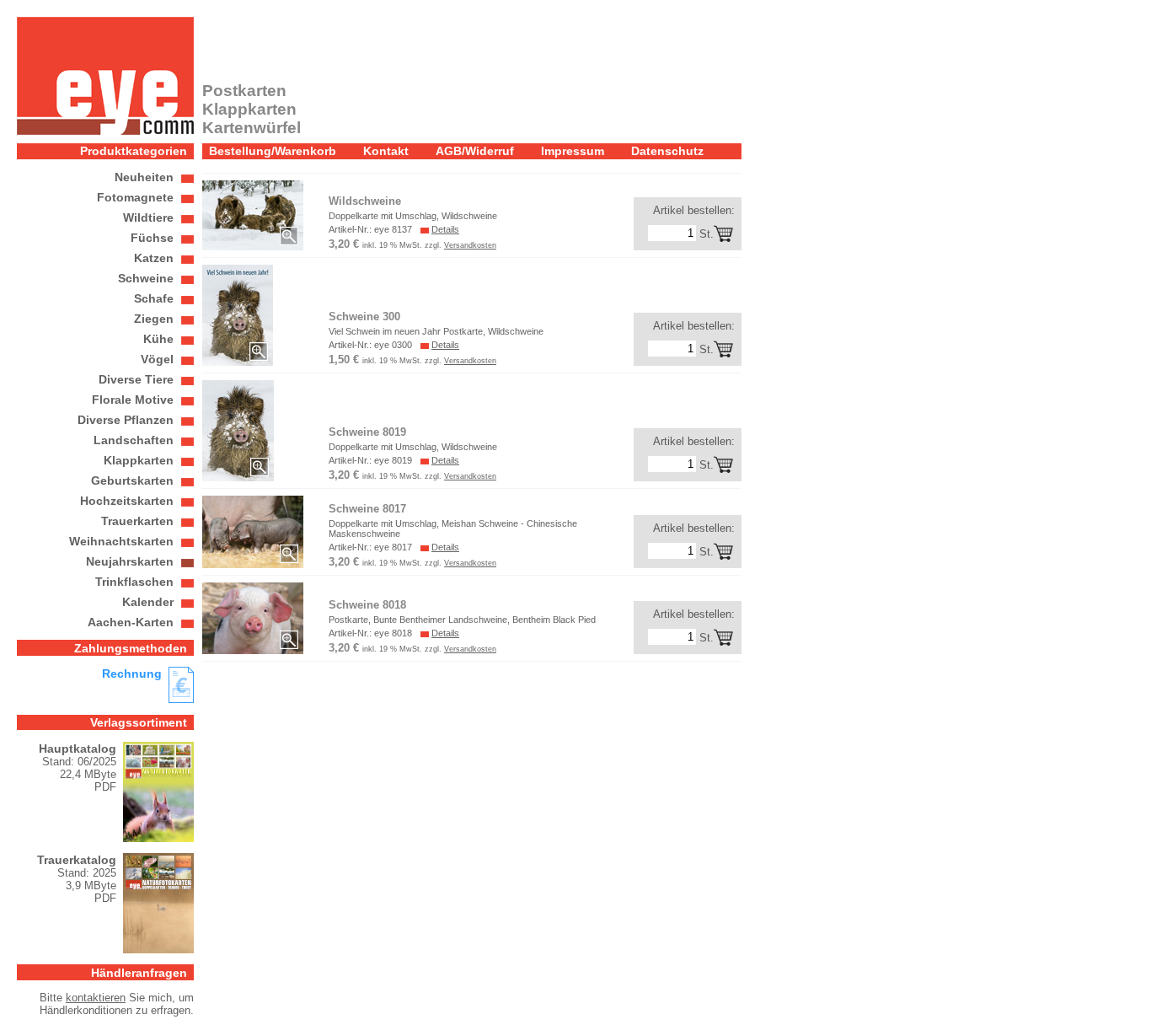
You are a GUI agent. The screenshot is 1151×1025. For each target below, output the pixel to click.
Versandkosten (470, 245)
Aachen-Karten (131, 622)
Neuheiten (144, 177)
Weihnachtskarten (121, 541)
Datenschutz (667, 151)
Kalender (148, 602)
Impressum (572, 151)
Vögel (157, 359)
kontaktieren (96, 997)
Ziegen (154, 318)
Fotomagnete (135, 197)
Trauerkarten (137, 521)
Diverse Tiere (136, 379)
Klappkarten (139, 460)
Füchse (152, 237)
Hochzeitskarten (127, 500)
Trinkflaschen (134, 581)
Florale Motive (133, 399)
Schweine (146, 278)
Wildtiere (148, 217)
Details (445, 229)
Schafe (154, 298)
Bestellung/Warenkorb (272, 151)
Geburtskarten (132, 480)
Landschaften (134, 440)
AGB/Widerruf (475, 151)
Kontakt (386, 151)
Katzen (154, 258)
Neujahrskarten (130, 561)
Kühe (158, 339)
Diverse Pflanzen (126, 420)
